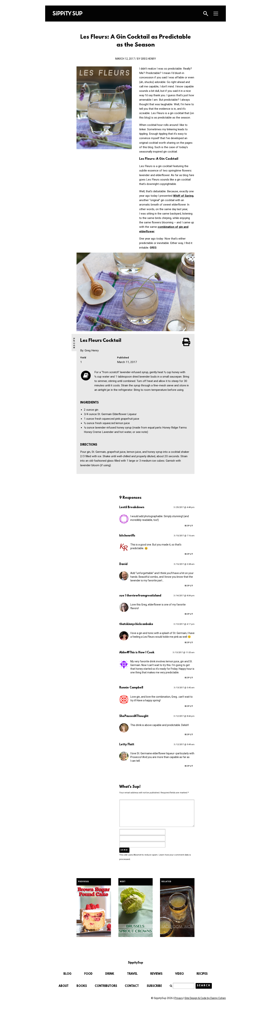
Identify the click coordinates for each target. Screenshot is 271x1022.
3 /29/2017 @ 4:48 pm (183, 507)
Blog (67, 974)
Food (88, 974)
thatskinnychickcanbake (136, 624)
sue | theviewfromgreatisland (140, 595)
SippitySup (67, 13)
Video (179, 974)
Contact (132, 986)
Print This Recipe (186, 342)
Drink (109, 974)
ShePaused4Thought (133, 716)
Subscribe (154, 986)
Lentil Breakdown (131, 507)
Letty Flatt (126, 744)
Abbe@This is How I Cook (136, 652)
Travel (132, 974)
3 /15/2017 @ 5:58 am (184, 564)
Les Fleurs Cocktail (101, 340)
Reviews (156, 974)
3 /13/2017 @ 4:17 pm (183, 624)
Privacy (178, 998)
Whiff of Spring (183, 195)
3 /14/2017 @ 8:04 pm (183, 595)
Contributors (106, 986)
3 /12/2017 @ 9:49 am (184, 744)
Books (82, 986)
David (123, 564)
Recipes (202, 974)
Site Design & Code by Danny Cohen (205, 998)
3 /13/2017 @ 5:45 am (184, 687)
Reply (189, 526)
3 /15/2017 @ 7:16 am (184, 535)
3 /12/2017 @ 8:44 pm (183, 716)
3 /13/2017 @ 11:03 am (183, 652)
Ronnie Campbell (131, 687)
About (64, 986)
